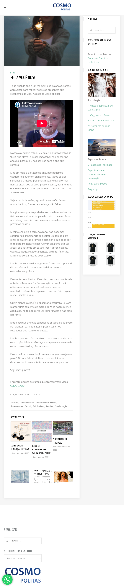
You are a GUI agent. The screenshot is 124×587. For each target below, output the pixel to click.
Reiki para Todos (97, 183)
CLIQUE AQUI (17, 385)
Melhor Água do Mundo (37, 479)
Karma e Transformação (101, 120)
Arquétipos (94, 189)
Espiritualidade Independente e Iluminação (97, 174)
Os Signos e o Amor (99, 115)
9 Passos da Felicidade (100, 164)
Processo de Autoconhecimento (46, 479)
